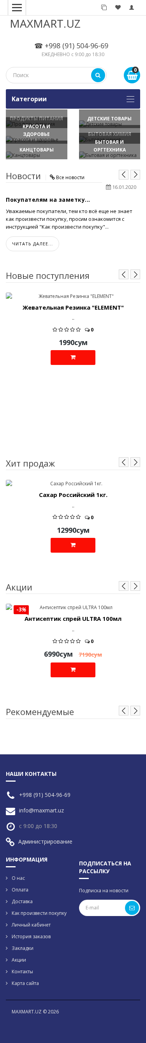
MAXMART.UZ (45, 23)
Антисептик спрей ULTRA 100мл (73, 618)
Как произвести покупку (39, 913)
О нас (18, 878)
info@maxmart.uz (41, 810)
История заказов (31, 936)
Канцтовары (36, 149)
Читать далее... (32, 244)
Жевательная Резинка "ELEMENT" (73, 307)
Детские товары (109, 118)
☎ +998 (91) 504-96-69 (71, 45)
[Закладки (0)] (118, 7)
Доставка (22, 901)
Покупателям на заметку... (48, 199)
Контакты (22, 971)
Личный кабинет (31, 925)
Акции (19, 960)
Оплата (20, 890)
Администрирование (45, 841)
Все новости (70, 177)
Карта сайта (25, 983)
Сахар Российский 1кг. (73, 495)
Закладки (22, 948)
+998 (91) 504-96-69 (44, 794)
